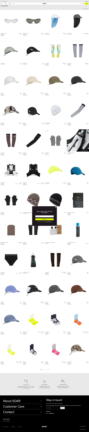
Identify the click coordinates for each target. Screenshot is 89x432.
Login (83, 3)
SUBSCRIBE (44, 219)
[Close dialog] (55, 207)
